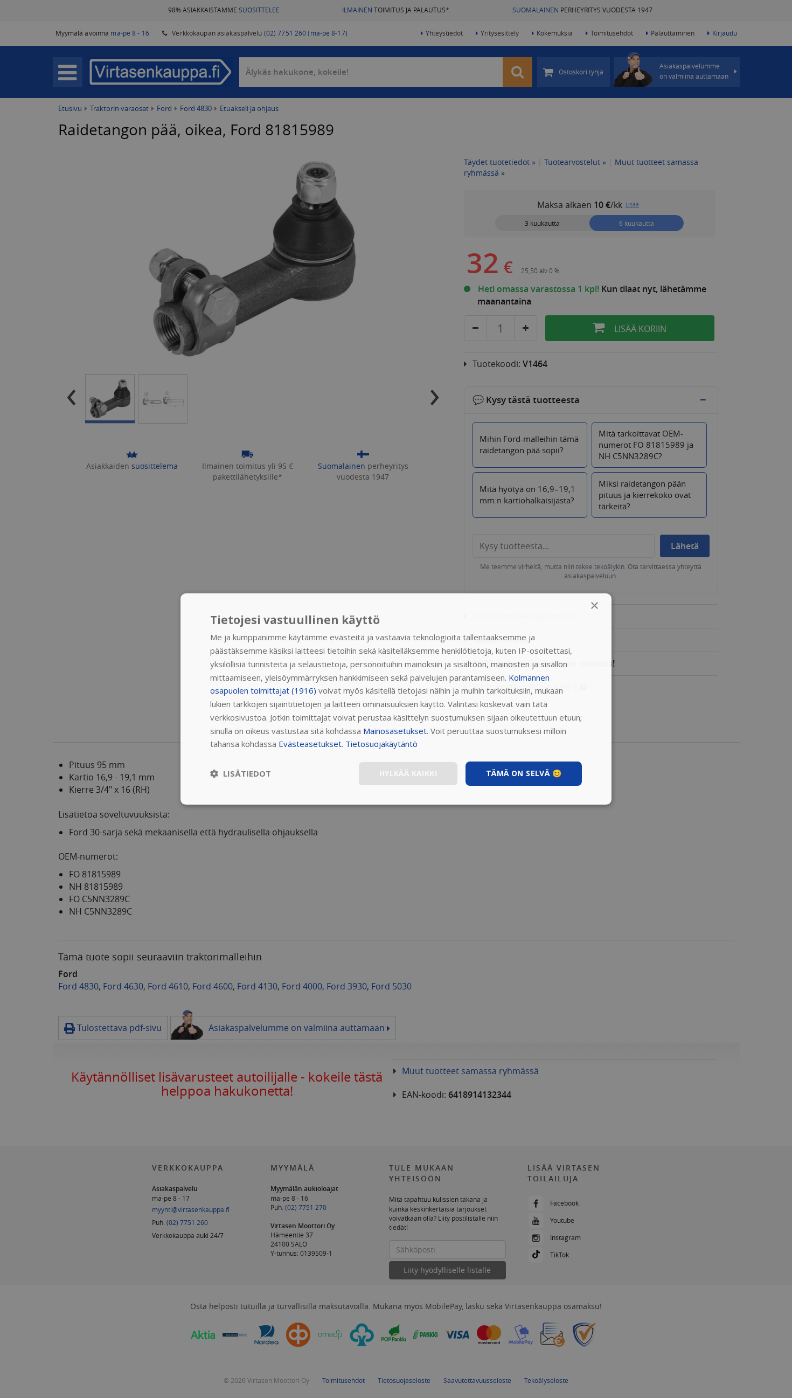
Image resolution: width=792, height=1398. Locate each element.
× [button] (594, 606)
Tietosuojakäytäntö (381, 743)
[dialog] (396, 699)
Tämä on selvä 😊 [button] (523, 773)
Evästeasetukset (310, 743)
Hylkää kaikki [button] (408, 773)
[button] (240, 774)
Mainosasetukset (395, 730)
